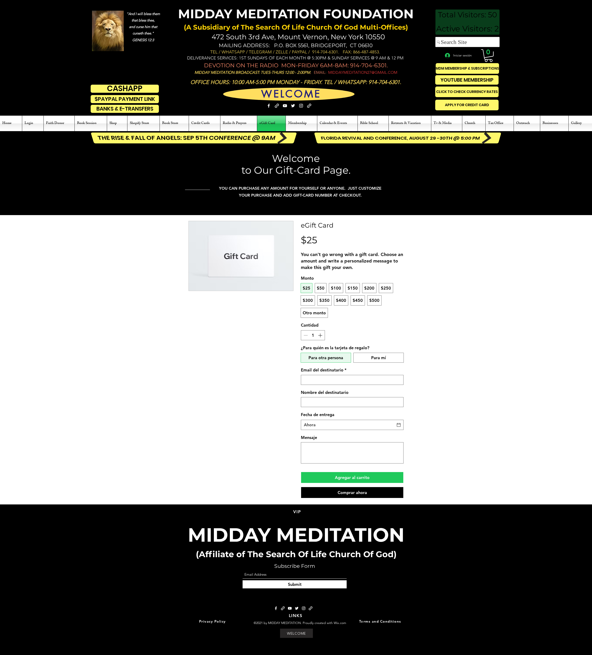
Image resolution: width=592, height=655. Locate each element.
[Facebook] (268, 105)
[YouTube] (284, 105)
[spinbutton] (313, 335)
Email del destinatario (323, 370)
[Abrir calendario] (398, 425)
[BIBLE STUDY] (309, 105)
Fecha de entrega (317, 414)
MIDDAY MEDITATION (296, 535)
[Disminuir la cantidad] (305, 335)
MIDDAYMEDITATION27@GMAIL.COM (362, 72)
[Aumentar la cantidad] (320, 335)
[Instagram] (301, 105)
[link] (488, 55)
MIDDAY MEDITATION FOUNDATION (296, 14)
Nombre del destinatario (324, 392)
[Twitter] (293, 105)
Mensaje (309, 437)
